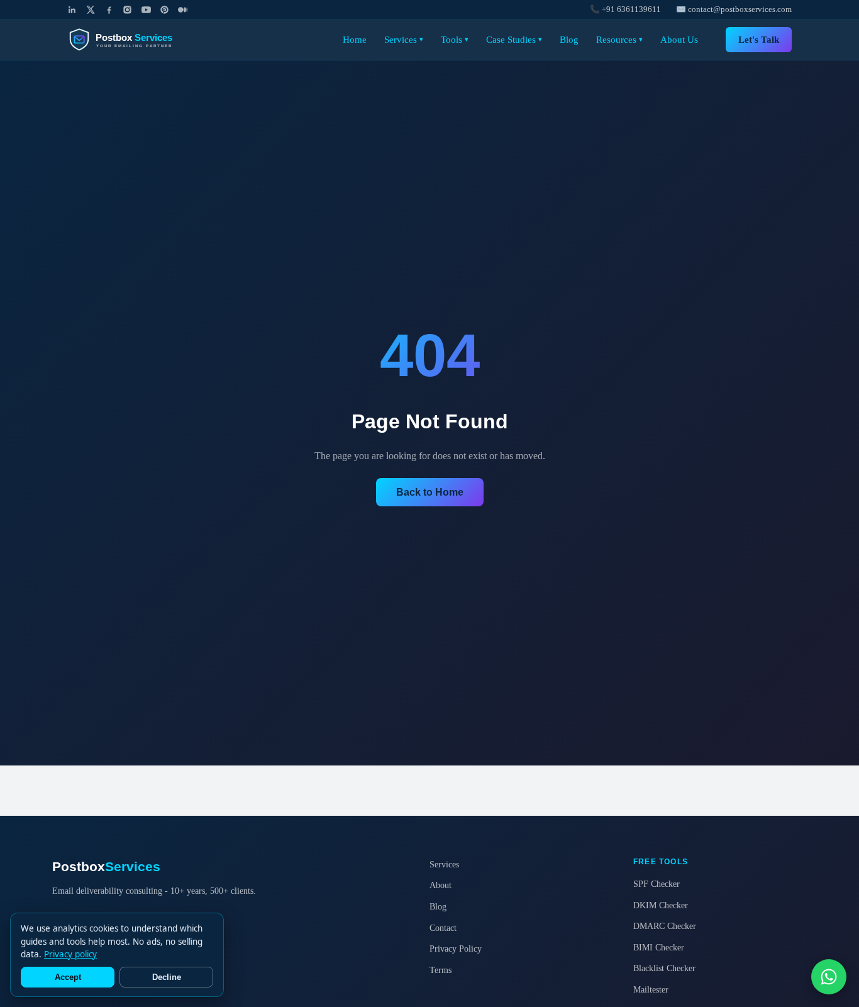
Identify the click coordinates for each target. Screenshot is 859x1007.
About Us (679, 39)
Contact (443, 928)
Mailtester (650, 989)
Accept (68, 977)
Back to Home (429, 492)
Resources (619, 39)
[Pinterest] (164, 9)
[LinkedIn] (72, 9)
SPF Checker (656, 884)
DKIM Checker (660, 905)
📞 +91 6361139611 (625, 9)
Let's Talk (758, 39)
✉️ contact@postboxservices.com (734, 9)
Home (355, 39)
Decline (166, 977)
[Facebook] (109, 9)
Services (403, 39)
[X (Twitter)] (90, 9)
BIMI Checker (658, 947)
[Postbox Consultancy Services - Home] (130, 40)
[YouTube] (146, 9)
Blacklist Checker (664, 968)
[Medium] (182, 9)
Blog (569, 39)
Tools (454, 39)
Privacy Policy (456, 948)
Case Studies (514, 39)
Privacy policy (70, 954)
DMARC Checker (664, 926)
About (441, 885)
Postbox (106, 866)
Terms (441, 970)
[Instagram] (127, 9)
